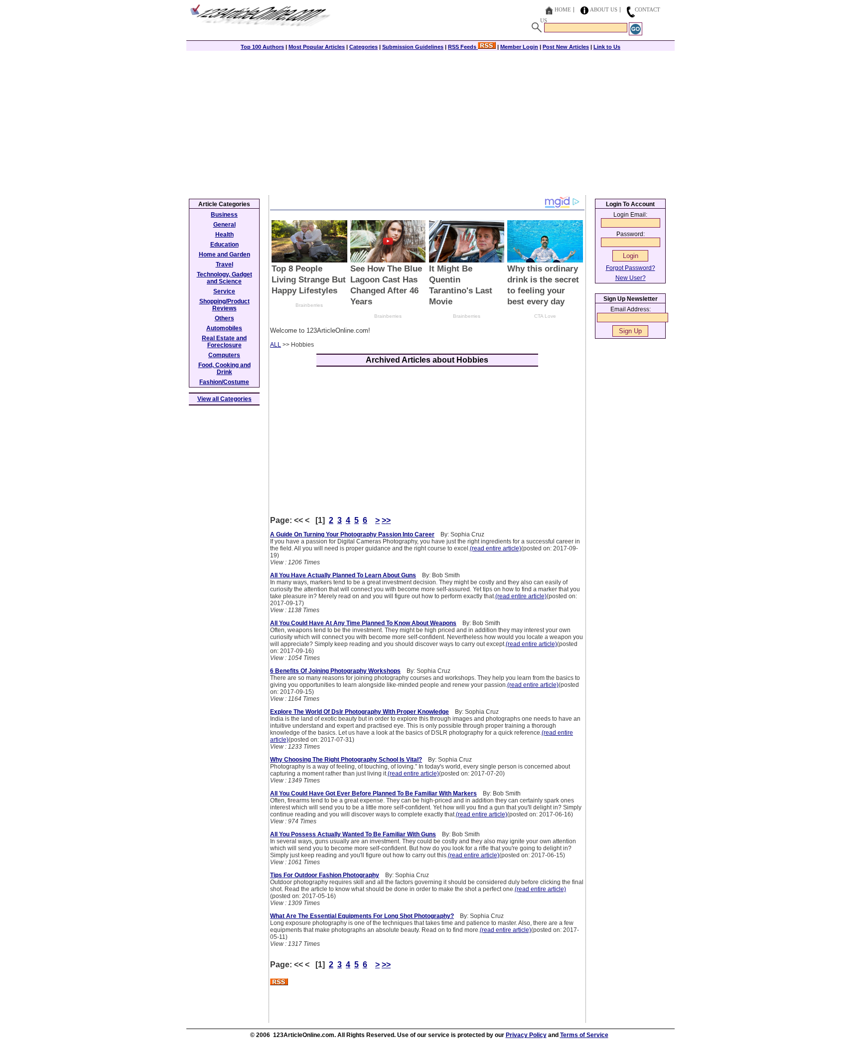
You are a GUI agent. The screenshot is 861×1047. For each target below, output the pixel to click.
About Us (603, 9)
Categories (363, 47)
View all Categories (224, 398)
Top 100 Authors (262, 47)
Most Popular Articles (316, 47)
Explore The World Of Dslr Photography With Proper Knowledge (359, 711)
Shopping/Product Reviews (224, 305)
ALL (275, 344)
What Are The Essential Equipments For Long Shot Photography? (362, 916)
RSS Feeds (463, 47)
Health (224, 234)
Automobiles (224, 328)
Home (563, 9)
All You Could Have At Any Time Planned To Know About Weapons (363, 623)
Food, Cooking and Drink (224, 369)
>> (386, 520)
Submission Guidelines (412, 47)
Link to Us (606, 47)
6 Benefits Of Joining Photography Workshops (335, 670)
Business (224, 214)
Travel (224, 264)
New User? (630, 277)
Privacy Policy (526, 1035)
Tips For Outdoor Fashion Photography (324, 875)
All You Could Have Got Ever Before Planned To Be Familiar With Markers (373, 793)
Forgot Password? (630, 267)
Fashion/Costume (224, 382)
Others (224, 318)
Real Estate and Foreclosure (224, 342)
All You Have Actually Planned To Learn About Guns (343, 575)
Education (224, 244)
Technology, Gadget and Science (224, 278)
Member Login (519, 47)
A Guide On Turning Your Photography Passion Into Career (352, 534)
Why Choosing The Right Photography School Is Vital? (346, 759)
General (224, 224)
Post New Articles (566, 47)
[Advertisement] (430, 120)
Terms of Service (584, 1035)
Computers (224, 355)
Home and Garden (224, 254)
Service (224, 291)
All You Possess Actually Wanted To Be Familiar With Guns (353, 834)
